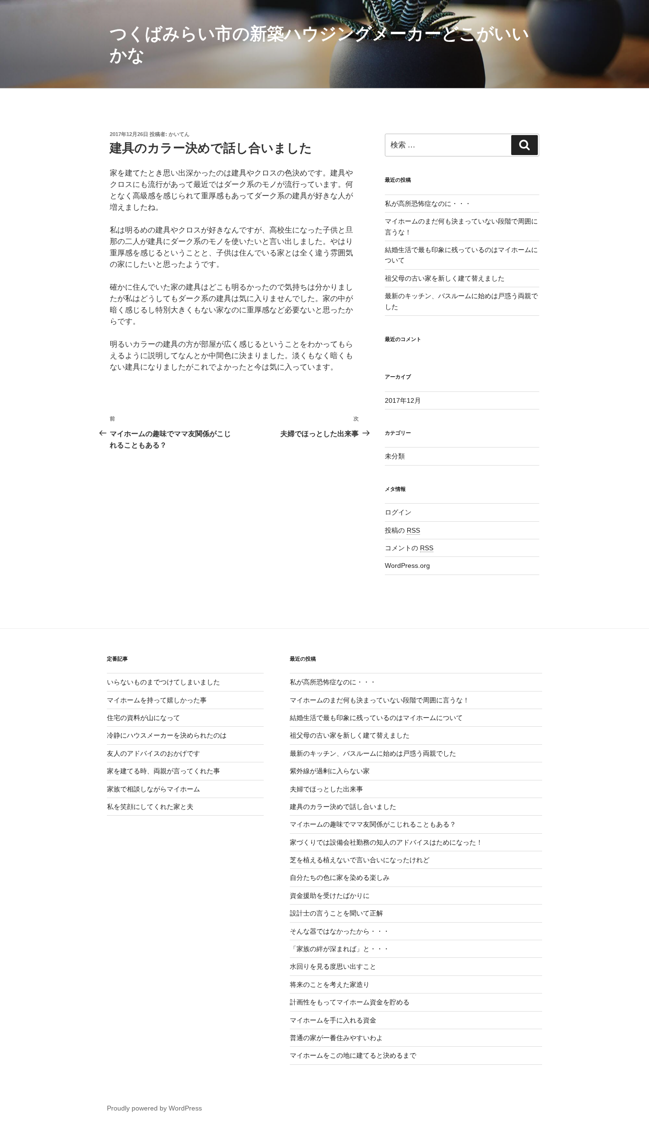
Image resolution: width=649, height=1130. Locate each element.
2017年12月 (403, 400)
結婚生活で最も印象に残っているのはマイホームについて (376, 717)
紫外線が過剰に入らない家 (330, 771)
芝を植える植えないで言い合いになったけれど (359, 860)
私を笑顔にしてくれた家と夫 (150, 806)
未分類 (395, 456)
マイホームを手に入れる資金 (333, 1020)
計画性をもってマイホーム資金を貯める (350, 1002)
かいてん (179, 134)
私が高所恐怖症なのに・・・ (428, 203)
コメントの (409, 548)
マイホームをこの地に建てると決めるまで (353, 1055)
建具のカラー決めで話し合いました (343, 806)
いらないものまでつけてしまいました (163, 682)
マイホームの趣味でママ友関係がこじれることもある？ (373, 824)
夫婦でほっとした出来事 (326, 789)
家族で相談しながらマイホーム (153, 789)
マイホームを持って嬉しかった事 (157, 700)
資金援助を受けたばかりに (330, 895)
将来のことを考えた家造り (330, 984)
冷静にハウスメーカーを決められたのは (167, 735)
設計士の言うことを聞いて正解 (336, 913)
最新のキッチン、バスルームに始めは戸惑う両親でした (373, 753)
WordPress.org (407, 565)
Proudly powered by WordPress (154, 1108)
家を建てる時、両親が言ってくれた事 (163, 771)
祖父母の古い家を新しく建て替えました (445, 278)
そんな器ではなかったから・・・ (340, 931)
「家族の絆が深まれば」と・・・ (340, 949)
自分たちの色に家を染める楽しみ (340, 877)
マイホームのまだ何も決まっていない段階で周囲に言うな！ (379, 700)
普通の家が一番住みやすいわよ (336, 1038)
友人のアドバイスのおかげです (153, 753)
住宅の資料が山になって (143, 717)
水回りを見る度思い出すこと (333, 966)
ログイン (398, 512)
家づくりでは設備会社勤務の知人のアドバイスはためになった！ (386, 842)
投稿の (402, 530)
